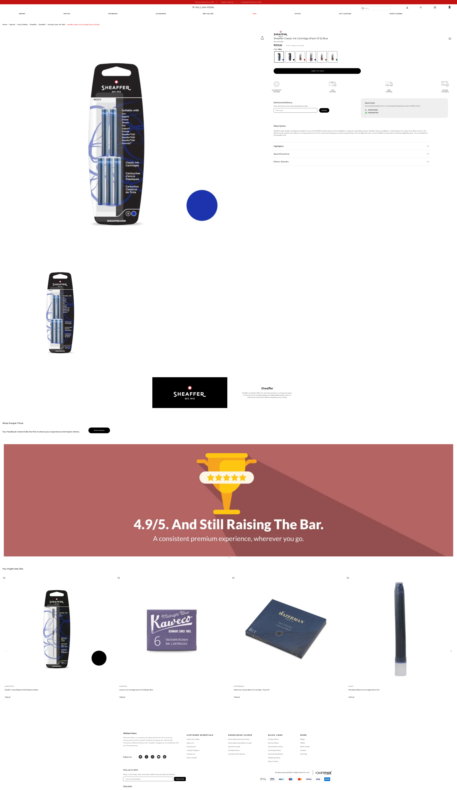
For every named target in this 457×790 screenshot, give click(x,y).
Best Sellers (208, 14)
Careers (303, 750)
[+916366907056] (366, 113)
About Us (190, 743)
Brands (12, 24)
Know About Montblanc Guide (240, 743)
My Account (191, 747)
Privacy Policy (273, 739)
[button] (451, 651)
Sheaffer (33, 24)
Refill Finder (305, 747)
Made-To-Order (396, 14)
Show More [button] (127, 786)
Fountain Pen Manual (236, 754)
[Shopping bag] (435, 7)
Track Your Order (193, 739)
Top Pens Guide (234, 747)
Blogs (302, 739)
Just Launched (345, 14)
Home (4, 24)
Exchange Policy (274, 750)
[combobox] (375, 8)
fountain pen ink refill (56, 24)
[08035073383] (366, 110)
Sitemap (303, 754)
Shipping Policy (274, 758)
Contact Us (191, 754)
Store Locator (192, 758)
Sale (254, 14)
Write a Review (99, 430)
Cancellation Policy (275, 747)
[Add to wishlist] (450, 39)
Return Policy (273, 761)
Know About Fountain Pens (238, 739)
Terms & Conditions (275, 754)
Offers (302, 743)
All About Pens (233, 750)
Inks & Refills (22, 24)
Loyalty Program (193, 750)
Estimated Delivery (283, 102)
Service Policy (273, 743)
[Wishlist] (421, 7)
